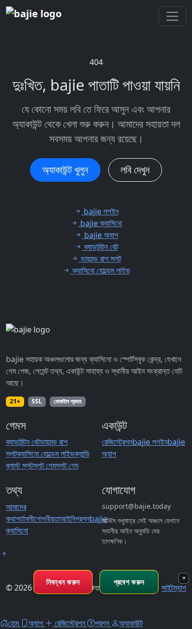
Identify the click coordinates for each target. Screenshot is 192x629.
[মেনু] (172, 16)
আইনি (67, 518)
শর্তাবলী (25, 518)
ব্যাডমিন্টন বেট (23, 441)
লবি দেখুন (135, 169)
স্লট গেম (44, 465)
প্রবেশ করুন (129, 582)
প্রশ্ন (82, 518)
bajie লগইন (149, 441)
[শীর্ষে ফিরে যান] (4, 554)
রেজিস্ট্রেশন (117, 441)
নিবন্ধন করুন (63, 582)
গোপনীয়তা (47, 518)
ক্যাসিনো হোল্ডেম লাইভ (45, 453)
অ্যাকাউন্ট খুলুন (65, 169)
